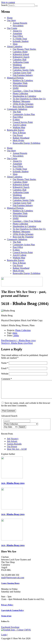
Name (4, 363)
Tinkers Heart (19, 67)
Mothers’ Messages (21, 101)
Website (4, 373)
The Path (17, 112)
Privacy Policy (7, 605)
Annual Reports (20, 23)
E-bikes (16, 119)
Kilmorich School (21, 54)
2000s (16, 335)
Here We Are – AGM (17, 449)
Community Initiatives (17, 109)
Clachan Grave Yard (22, 72)
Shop (15, 44)
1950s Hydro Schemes (23, 104)
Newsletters (18, 25)
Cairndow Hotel (20, 51)
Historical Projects (15, 78)
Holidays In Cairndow (23, 80)
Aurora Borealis (14, 444)
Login (4, 634)
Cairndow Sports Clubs (23, 70)
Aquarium (17, 33)
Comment (6, 379)
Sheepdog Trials (20, 83)
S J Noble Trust (20, 38)
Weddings (17, 65)
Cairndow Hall (19, 59)
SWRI (15, 88)
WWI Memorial (20, 85)
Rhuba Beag (13, 483)
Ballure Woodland (21, 138)
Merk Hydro (18, 140)
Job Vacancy (12, 438)
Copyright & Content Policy (12, 610)
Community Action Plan (24, 114)
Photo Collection (20, 93)
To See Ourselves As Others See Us (29, 98)
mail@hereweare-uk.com (12, 577)
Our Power (18, 135)
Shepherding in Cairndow (24, 96)
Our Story (11, 20)
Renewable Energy (15, 130)
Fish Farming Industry (23, 75)
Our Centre (12, 28)
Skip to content (8, 2)
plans (14, 333)
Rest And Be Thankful (23, 106)
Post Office (18, 36)
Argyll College (19, 125)
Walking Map (19, 127)
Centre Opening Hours (10, 583)
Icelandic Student (20, 41)
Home (10, 18)
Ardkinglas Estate (21, 62)
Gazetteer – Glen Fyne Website (27, 91)
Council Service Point (23, 122)
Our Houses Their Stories (24, 49)
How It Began (19, 132)
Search (4, 5)
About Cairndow (14, 46)
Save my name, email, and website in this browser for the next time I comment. (25, 404)
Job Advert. (12, 441)
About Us (17, 31)
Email (4, 368)
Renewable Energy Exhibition (26, 143)
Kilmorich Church (21, 57)
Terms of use (6, 616)
